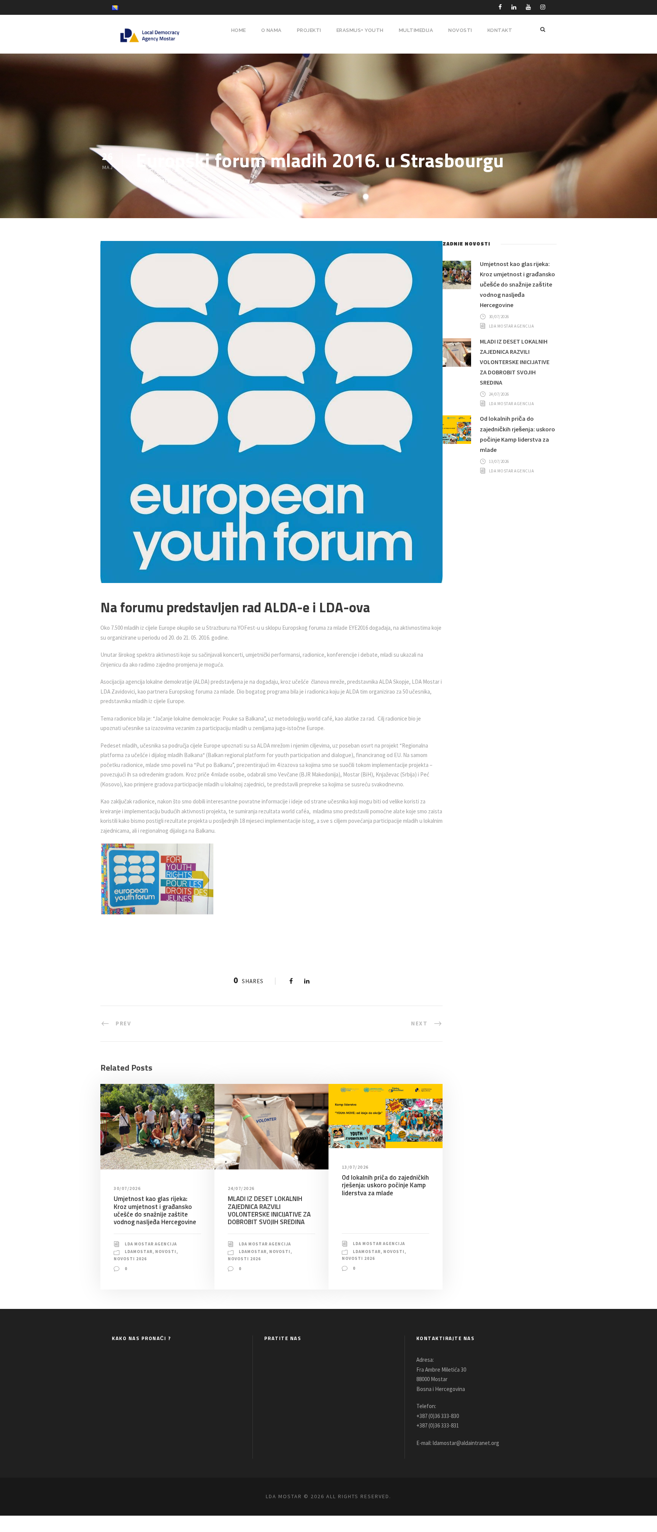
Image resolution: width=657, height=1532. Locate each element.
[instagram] (542, 7)
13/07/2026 (355, 1167)
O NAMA (271, 30)
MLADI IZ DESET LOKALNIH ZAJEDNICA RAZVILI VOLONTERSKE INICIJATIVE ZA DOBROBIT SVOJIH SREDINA (269, 1210)
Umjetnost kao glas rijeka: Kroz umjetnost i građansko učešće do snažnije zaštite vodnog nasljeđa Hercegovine (155, 1210)
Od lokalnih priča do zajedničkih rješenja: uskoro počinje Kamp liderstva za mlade (385, 1185)
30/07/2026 (127, 1188)
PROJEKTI (309, 30)
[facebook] (500, 7)
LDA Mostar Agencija (151, 1244)
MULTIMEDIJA (416, 30)
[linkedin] (513, 7)
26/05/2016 (157, 181)
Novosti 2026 (130, 1258)
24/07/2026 (241, 1188)
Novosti (165, 1251)
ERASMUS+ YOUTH (360, 30)
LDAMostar (138, 1251)
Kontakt (500, 30)
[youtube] (528, 7)
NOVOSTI (460, 30)
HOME (238, 30)
